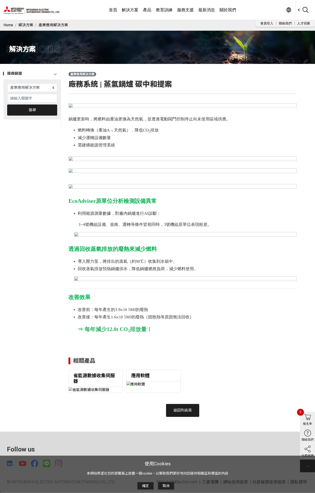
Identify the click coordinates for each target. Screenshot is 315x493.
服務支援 (185, 9)
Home (8, 25)
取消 (166, 486)
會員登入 (266, 23)
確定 (145, 486)
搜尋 (32, 110)
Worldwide (289, 10)
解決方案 (130, 9)
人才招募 (303, 23)
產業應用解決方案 (53, 25)
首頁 (113, 9)
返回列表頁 (182, 410)
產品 (147, 9)
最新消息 (206, 9)
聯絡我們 (285, 23)
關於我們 (228, 9)
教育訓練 (164, 9)
